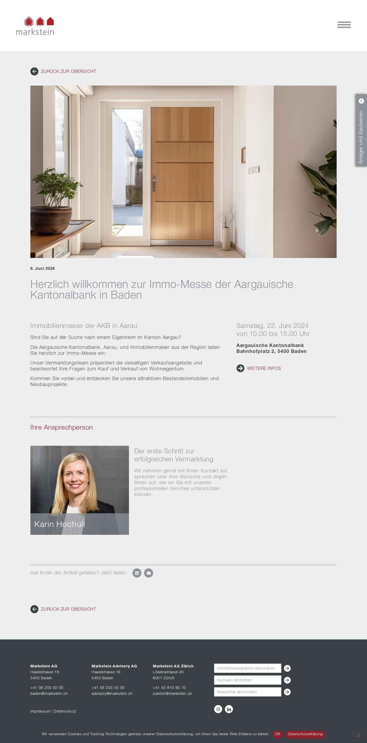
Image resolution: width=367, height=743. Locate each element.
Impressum (40, 712)
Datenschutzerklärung (305, 734)
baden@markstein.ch (49, 694)
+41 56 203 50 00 (46, 688)
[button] (137, 573)
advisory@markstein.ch (112, 694)
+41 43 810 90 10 (169, 688)
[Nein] (358, 734)
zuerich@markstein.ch (172, 694)
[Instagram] (218, 709)
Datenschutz (65, 712)
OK (277, 734)
